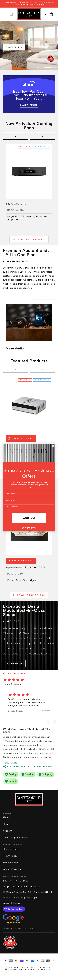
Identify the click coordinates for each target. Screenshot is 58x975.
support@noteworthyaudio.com (22, 886)
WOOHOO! (29, 518)
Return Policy (10, 856)
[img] (29, 679)
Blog (5, 824)
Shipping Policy (11, 849)
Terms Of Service (12, 869)
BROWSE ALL (14, 47)
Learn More (29, 105)
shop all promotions (29, 595)
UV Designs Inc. (45, 970)
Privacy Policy (10, 862)
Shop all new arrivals (29, 239)
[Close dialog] (53, 446)
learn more (14, 663)
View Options (22, 438)
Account (7, 830)
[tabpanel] (29, 45)
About (6, 817)
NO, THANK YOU (29, 528)
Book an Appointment (15, 837)
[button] (6, 14)
